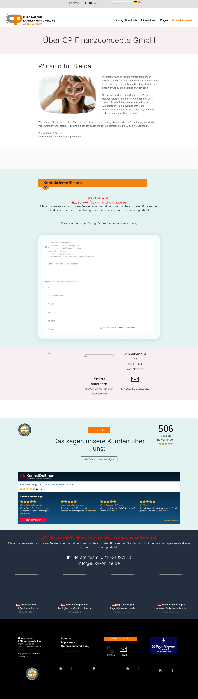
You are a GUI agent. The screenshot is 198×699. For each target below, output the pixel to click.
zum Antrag (74, 3)
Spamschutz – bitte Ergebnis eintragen (61, 282)
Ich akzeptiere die (119, 328)
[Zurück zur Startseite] (30, 20)
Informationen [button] (148, 20)
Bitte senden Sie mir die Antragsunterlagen (64, 248)
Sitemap (21, 656)
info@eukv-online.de (99, 563)
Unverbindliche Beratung (57, 251)
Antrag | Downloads (126, 20)
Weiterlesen (25, 513)
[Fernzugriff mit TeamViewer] (163, 645)
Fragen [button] (164, 20)
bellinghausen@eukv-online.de (75, 608)
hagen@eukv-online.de (122, 608)
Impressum (68, 642)
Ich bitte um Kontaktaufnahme (60, 243)
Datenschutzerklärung (126, 328)
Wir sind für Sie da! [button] (182, 20)
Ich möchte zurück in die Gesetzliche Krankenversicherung (71, 257)
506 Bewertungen (29, 484)
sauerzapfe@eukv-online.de (171, 608)
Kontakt (66, 638)
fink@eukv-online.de (27, 608)
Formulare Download (119, 639)
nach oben (100, 430)
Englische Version (69, 651)
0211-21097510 (116, 557)
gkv (27, 656)
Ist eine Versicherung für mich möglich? (63, 246)
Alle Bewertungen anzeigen (99, 459)
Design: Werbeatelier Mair (29, 653)
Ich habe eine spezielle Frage (59, 254)
